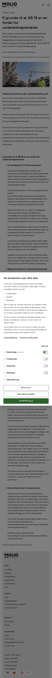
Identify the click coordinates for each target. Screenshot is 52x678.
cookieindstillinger (10, 337)
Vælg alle (44, 346)
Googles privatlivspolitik (29, 337)
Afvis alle (26, 388)
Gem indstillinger (26, 394)
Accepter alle (26, 401)
